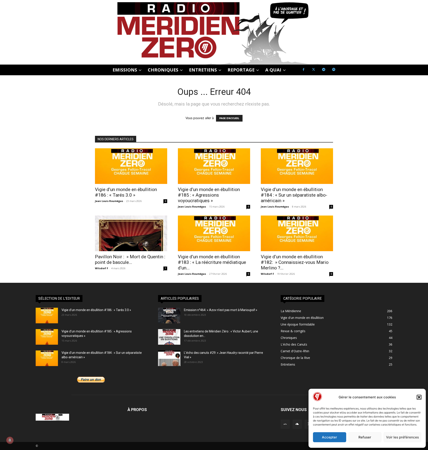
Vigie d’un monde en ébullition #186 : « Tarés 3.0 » (126, 192)
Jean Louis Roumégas (109, 201)
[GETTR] (285, 424)
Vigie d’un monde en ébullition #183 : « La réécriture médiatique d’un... (212, 262)
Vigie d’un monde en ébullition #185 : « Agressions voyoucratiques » (209, 195)
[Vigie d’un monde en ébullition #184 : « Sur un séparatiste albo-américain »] (297, 166)
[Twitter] (313, 69)
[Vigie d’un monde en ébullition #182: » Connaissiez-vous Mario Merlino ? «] (297, 233)
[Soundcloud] (297, 424)
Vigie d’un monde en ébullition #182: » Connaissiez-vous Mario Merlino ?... (295, 262)
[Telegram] (323, 69)
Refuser (364, 437)
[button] (419, 397)
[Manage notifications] (9, 440)
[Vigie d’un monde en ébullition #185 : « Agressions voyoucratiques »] (214, 166)
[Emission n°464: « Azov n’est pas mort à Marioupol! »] (169, 315)
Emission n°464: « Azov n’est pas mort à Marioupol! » (220, 310)
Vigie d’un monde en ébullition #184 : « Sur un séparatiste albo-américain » (294, 195)
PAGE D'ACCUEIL (229, 118)
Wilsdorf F (101, 268)
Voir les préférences (402, 437)
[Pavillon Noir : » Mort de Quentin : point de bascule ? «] (131, 233)
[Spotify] (333, 69)
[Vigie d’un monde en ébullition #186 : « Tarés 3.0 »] (131, 166)
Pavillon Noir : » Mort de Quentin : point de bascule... (130, 259)
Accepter (329, 437)
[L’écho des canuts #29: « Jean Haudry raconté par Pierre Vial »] (169, 358)
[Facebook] (303, 69)
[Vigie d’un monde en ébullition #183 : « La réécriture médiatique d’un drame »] (214, 233)
